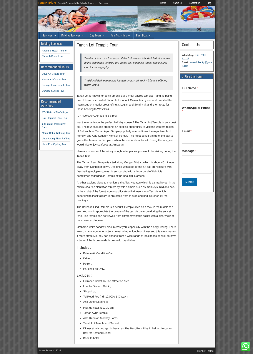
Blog (209, 2)
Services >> (49, 35)
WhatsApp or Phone (196, 109)
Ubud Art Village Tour (53, 73)
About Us (177, 2)
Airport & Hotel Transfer (54, 50)
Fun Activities (119, 35)
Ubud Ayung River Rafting (55, 138)
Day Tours (95, 35)
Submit (189, 182)
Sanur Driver (47, 3)
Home (163, 2)
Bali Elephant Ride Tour (54, 118)
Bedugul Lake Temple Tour (56, 85)
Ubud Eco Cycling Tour (54, 144)
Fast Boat (142, 35)
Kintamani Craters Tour (54, 79)
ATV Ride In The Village (55, 112)
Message (189, 151)
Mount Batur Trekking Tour (56, 133)
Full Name (190, 88)
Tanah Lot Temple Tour (97, 45)
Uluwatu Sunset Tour (53, 90)
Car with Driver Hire (52, 56)
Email (187, 131)
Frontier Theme (205, 351)
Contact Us (194, 2)
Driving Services (70, 35)
